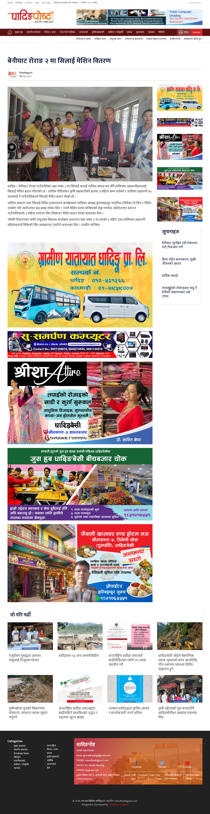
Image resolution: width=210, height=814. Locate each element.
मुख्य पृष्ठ (19, 32)
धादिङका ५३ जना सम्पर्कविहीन (79, 656)
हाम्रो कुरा (18, 3)
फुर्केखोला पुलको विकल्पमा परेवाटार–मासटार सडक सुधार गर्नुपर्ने (28, 712)
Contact (28, 3)
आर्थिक (50, 760)
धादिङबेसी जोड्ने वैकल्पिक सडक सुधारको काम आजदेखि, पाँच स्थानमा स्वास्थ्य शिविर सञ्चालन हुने (177, 662)
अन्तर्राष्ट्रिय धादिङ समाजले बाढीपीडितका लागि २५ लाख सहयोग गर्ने (127, 660)
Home (10, 3)
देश (48, 768)
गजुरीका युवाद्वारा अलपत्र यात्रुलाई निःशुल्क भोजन (25, 658)
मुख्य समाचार (20, 746)
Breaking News (21, 753)
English (196, 32)
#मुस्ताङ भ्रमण (115, 39)
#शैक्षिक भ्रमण (99, 39)
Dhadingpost (26, 73)
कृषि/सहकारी (98, 32)
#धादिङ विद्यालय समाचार (155, 39)
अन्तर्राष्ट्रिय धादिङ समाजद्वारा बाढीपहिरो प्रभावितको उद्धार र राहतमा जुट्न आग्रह (78, 712)
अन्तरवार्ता (83, 32)
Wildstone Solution (119, 805)
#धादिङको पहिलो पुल (192, 39)
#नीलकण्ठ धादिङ (83, 39)
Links (37, 3)
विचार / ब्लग (50, 32)
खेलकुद (17, 757)
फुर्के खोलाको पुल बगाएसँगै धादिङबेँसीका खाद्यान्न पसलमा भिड (177, 712)
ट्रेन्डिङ (186, 32)
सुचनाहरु (140, 32)
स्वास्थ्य (151, 32)
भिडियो (161, 32)
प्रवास (129, 32)
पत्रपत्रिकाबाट (19, 761)
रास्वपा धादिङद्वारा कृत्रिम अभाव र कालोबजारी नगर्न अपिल (129, 710)
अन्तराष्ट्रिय (51, 746)
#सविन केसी (174, 39)
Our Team (46, 3)
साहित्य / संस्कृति (115, 32)
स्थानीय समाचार (34, 32)
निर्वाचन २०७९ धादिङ (89, 3)
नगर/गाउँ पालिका (67, 32)
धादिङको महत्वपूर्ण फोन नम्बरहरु (65, 3)
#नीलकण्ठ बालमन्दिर (133, 39)
